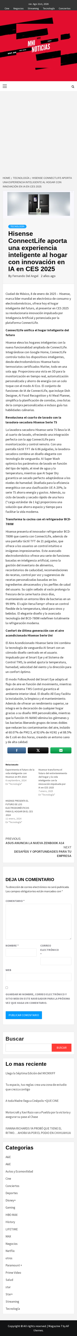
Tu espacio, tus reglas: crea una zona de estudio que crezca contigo (36, 1087)
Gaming (10, 1207)
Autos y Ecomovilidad (19, 1171)
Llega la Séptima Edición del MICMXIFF (30, 1073)
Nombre (12, 945)
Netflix (10, 1251)
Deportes (12, 1193)
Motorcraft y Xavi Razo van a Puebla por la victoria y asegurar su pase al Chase (38, 1114)
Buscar (15, 1039)
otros (9, 1258)
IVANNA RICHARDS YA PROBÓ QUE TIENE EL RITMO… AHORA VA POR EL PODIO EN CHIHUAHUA (38, 1130)
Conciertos (65, 8)
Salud (9, 1280)
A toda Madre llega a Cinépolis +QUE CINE (32, 1101)
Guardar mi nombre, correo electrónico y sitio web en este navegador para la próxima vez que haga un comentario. (38, 998)
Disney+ (11, 1200)
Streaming (33, 8)
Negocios (18, 8)
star (8, 1287)
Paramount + (14, 1265)
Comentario (15, 901)
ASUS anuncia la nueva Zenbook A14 (35, 841)
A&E (8, 1157)
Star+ (9, 1294)
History (10, 1222)
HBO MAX (12, 1215)
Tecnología (49, 8)
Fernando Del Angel (25, 276)
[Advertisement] (38, 131)
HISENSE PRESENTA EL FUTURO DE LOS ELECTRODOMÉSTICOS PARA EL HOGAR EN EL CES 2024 (19, 808)
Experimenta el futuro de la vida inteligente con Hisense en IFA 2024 (20, 773)
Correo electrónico (49, 950)
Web (8, 970)
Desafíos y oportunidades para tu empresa (42, 851)
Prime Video (13, 1273)
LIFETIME (12, 1229)
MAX (8, 1236)
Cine (7, 8)
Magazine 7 (55, 1326)
